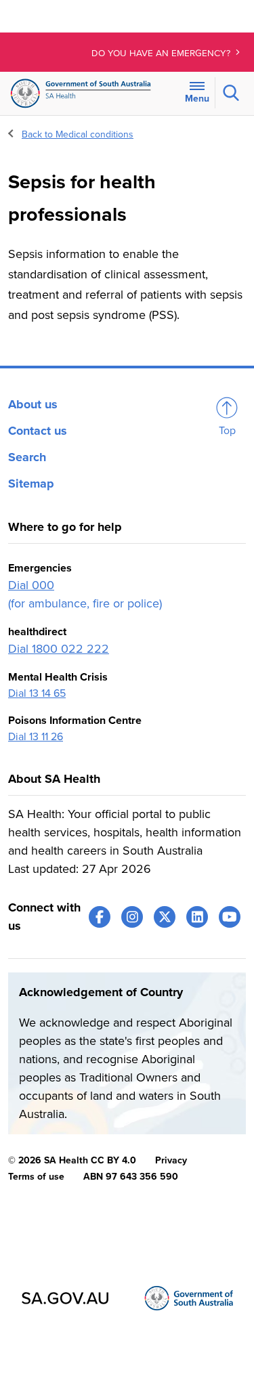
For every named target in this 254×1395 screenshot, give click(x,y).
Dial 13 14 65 (37, 693)
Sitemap (31, 483)
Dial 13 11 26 (35, 737)
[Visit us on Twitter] (164, 917)
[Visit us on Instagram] (132, 917)
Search (27, 457)
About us (33, 404)
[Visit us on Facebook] (99, 917)
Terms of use (36, 1176)
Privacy (171, 1160)
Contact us (37, 430)
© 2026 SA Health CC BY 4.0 (72, 1160)
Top (227, 430)
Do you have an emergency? (162, 53)
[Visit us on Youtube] (229, 917)
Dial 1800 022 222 (58, 648)
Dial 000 (31, 585)
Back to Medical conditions (77, 134)
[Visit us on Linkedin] (197, 917)
